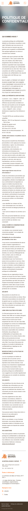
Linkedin (6, 491)
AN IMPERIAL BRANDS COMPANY (10, 461)
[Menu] (2, 3)
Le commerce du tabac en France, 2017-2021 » (13, 476)
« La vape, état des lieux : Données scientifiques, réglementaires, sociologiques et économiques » (11, 482)
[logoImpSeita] (14, 3)
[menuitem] (2, 3)
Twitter (6, 494)
